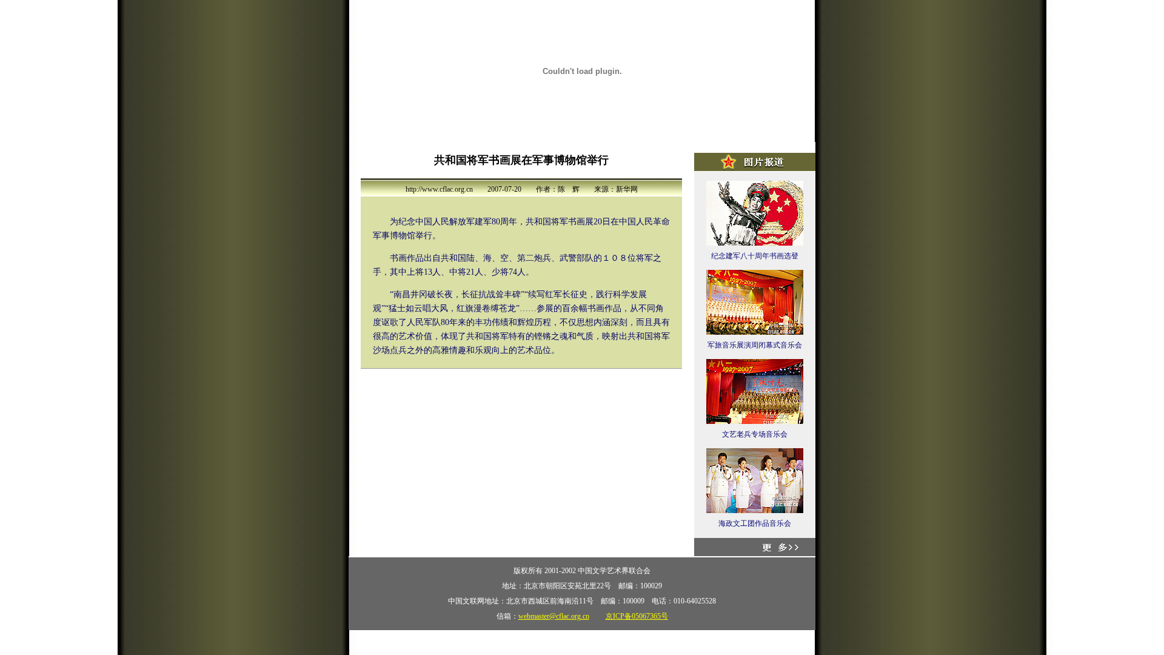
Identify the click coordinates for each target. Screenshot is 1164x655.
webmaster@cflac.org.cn (553, 616)
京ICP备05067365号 (637, 616)
